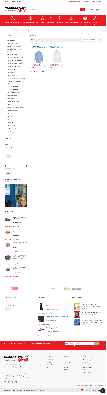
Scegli (44, 65)
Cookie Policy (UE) (88, 372)
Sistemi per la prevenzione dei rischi (15, 82)
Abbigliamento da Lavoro (15, 54)
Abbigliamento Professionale (15, 63)
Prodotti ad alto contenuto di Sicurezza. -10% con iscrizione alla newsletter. (91, 306)
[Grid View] (32, 40)
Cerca (7, 309)
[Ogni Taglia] (16, 147)
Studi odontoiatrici (13, 120)
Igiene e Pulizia (12, 72)
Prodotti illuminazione (14, 92)
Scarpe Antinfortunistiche (15, 46)
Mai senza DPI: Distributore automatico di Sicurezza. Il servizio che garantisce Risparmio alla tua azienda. (92, 322)
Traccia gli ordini (68, 362)
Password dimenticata (74, 1)
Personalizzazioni (13, 110)
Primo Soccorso (12, 69)
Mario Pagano (12, 132)
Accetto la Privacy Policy (83, 345)
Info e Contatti (49, 360)
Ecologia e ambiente (13, 75)
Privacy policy (87, 362)
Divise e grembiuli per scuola (16, 107)
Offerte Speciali (12, 129)
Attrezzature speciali (13, 89)
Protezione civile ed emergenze (16, 57)
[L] (16, 152)
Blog (47, 367)
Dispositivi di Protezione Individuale (13, 50)
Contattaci (67, 364)
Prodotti (87, 1)
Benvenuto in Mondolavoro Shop (13, 1)
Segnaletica (11, 98)
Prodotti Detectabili (13, 101)
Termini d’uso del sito (88, 367)
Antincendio (11, 40)
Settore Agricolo (12, 113)
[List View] (37, 40)
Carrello (66, 367)
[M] (16, 149)
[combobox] (55, 9)
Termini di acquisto (88, 360)
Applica (8, 156)
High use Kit (34, 43)
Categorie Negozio (51, 364)
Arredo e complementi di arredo (16, 78)
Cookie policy (86, 364)
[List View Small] (40, 40)
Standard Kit (57, 43)
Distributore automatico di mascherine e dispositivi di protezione (92, 313)
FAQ (84, 369)
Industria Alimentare (13, 116)
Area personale (97, 1)
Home (6, 30)
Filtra (8, 173)
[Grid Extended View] (34, 40)
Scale (9, 104)
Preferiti (66, 369)
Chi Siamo (48, 362)
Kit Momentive (12, 126)
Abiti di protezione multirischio (16, 60)
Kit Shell (39, 43)
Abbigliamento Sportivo (14, 66)
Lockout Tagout (12, 95)
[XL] (16, 150)
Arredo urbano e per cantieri (15, 86)
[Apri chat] (102, 390)
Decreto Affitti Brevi (13, 43)
